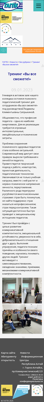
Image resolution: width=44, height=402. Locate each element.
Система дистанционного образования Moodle (33, 50)
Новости (25, 352)
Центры (24, 360)
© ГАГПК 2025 (7, 401)
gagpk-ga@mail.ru (35, 377)
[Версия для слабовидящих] (3, 50)
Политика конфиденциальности (31, 380)
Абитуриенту (8, 356)
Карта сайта (8, 352)
